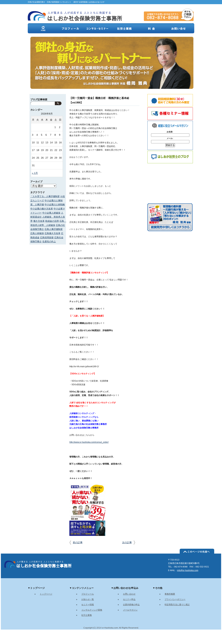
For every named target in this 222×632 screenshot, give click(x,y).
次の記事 (127, 542)
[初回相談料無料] (168, 100)
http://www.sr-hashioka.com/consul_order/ (89, 442)
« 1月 (35, 173)
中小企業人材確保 (51, 213)
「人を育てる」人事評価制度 (45, 196)
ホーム (43, 28)
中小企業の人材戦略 (55, 204)
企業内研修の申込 (131, 604)
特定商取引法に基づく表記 (177, 604)
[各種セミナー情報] (168, 113)
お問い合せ (178, 28)
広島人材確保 (37, 233)
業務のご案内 (124, 28)
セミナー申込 (129, 599)
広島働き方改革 (52, 233)
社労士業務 (86, 615)
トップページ (46, 594)
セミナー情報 (87, 604)
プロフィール (70, 28)
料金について (151, 28)
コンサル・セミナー (97, 28)
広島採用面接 (47, 237)
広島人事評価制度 (54, 229)
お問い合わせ (129, 594)
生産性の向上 (49, 241)
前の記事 (78, 542)
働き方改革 (39, 221)
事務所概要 (170, 594)
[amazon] (170, 230)
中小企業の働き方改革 (41, 208)
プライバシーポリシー (175, 599)
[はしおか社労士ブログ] (168, 157)
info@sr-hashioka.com (187, 570)
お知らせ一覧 (87, 599)
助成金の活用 (52, 221)
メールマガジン (130, 610)
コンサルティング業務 (91, 610)
